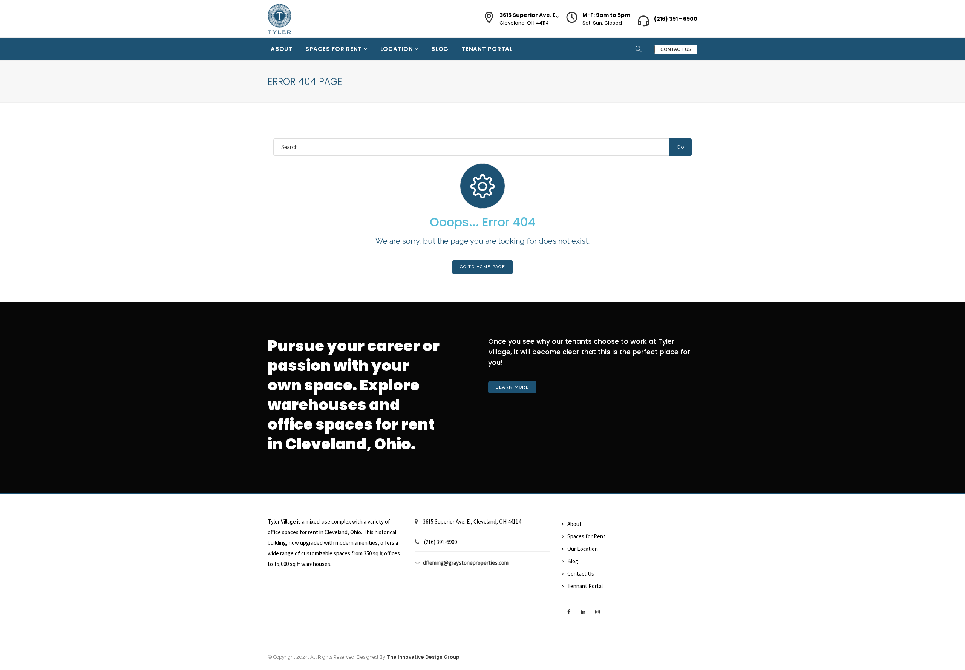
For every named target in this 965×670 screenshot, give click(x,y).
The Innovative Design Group (423, 657)
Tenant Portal (487, 49)
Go (680, 147)
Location (397, 49)
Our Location (582, 548)
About (282, 49)
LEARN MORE (512, 387)
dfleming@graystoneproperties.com (466, 562)
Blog (440, 49)
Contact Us (675, 49)
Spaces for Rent (334, 49)
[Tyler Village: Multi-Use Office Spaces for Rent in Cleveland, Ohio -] (279, 14)
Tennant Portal (585, 586)
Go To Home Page (482, 266)
